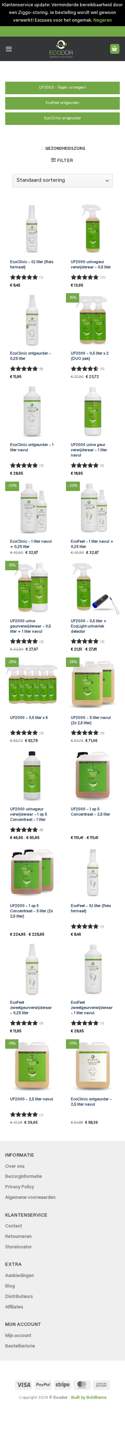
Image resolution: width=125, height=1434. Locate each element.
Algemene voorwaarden (30, 1197)
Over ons (15, 1166)
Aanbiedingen (19, 1275)
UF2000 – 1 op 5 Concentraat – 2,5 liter (90, 812)
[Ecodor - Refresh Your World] (61, 50)
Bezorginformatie (23, 1176)
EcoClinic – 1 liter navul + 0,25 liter (31, 544)
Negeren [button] (102, 20)
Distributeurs (19, 1296)
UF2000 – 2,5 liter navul (31, 1099)
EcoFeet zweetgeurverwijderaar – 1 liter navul (91, 1008)
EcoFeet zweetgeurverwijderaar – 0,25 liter (31, 1008)
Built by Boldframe (88, 1398)
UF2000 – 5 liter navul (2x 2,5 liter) (91, 720)
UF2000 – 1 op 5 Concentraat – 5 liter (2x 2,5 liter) (31, 911)
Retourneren (18, 1236)
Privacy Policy (19, 1187)
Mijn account (18, 1335)
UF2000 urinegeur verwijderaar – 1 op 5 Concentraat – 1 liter (28, 815)
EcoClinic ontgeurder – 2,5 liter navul (91, 1102)
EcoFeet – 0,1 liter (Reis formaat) (91, 908)
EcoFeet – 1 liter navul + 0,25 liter (92, 544)
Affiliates (14, 1307)
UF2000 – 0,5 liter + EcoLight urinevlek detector (89, 626)
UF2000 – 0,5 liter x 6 (29, 718)
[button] (8, 49)
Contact (13, 1226)
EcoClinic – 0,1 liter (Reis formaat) (31, 264)
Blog (10, 1286)
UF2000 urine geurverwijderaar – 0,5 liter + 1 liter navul (30, 626)
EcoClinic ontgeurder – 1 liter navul (31, 447)
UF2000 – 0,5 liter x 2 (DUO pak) (90, 356)
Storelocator (18, 1247)
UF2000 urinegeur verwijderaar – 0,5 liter (91, 264)
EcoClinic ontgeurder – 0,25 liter (30, 356)
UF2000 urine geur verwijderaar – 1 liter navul (89, 450)
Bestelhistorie (20, 1346)
